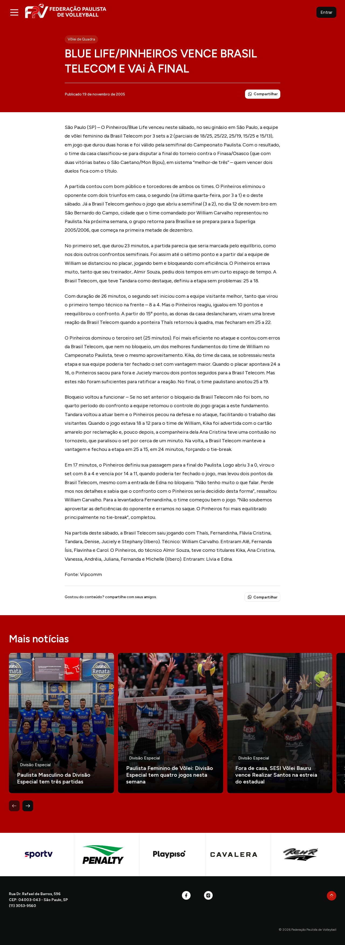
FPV (65, 10)
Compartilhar (266, 94)
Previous (14, 805)
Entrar (326, 12)
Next (27, 805)
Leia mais (61, 723)
